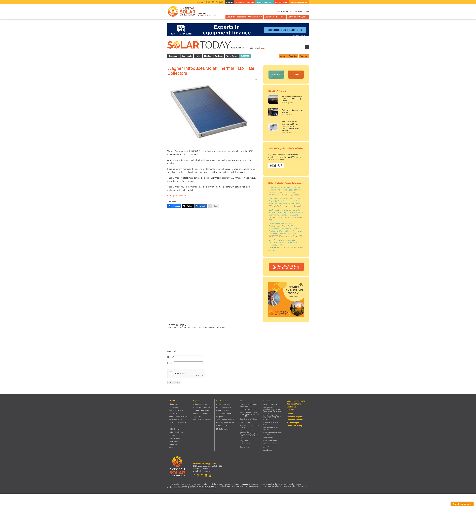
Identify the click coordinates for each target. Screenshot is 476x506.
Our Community (255, 17)
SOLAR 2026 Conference (202, 407)
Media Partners (222, 429)
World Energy (231, 56)
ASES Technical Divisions (178, 417)
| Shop (306, 12)
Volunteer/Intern (175, 420)
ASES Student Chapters (225, 420)
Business (219, 56)
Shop (171, 447)
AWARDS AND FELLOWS (178, 423)
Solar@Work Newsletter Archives (272, 433)
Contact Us (173, 444)
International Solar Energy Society (243, 484)
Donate (229, 2)
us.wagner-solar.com (177, 196)
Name (170, 357)
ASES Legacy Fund (223, 413)
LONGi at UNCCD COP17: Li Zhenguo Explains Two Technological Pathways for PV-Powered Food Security (285, 189)
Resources (280, 17)
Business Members (223, 407)
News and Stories (270, 404)
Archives (303, 56)
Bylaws (172, 435)
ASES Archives (268, 447)
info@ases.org (204, 471)
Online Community (298, 2)
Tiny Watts (197, 417)
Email (170, 363)
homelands (208, 486)
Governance (173, 441)
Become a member (264, 2)
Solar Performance (270, 441)
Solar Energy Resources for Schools (249, 405)
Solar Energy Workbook (249, 419)
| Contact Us (298, 12)
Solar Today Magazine (298, 17)
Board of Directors (176, 410)
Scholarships (245, 447)
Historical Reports (270, 444)
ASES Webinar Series (248, 409)
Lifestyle (207, 56)
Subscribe (245, 56)
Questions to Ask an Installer (270, 429)
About (282, 56)
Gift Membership (222, 426)
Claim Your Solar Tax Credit (271, 424)
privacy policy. (268, 484)
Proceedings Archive (200, 413)
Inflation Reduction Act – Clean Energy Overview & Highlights (249, 414)
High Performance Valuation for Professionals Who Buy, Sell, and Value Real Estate (249, 434)
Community (187, 56)
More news (273, 250)
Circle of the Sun (222, 410)
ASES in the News (176, 432)
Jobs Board (267, 450)
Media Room (268, 438)
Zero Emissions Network (202, 420)
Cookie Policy (202, 484)
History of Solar (245, 444)
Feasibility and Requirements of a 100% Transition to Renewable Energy (272, 410)
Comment (172, 351)
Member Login (281, 2)
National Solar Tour (200, 404)
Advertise (293, 56)
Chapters (219, 417)
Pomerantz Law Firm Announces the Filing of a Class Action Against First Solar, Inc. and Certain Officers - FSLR (284, 201)
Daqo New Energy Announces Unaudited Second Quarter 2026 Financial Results (283, 242)
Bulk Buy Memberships (225, 423)
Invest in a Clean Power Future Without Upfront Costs (272, 418)
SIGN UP (276, 165)
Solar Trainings (245, 422)
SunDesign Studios (211, 488)
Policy (198, 56)
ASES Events (174, 429)
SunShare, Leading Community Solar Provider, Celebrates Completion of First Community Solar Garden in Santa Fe (286, 212)
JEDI (170, 426)
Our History (173, 407)
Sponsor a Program (245, 2)
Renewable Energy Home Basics (249, 426)
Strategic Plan (174, 438)
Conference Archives (201, 410)
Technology (173, 56)
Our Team (173, 413)
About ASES (173, 404)
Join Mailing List (285, 12)
